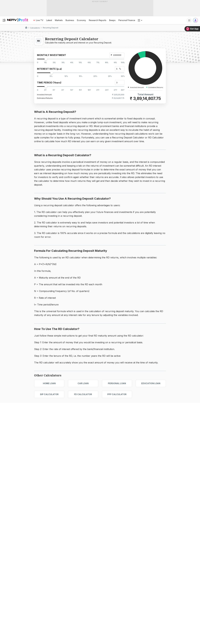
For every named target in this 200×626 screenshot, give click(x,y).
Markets (59, 20)
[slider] (46, 59)
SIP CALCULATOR (49, 394)
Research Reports (97, 20)
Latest (49, 20)
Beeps (112, 20)
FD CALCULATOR (83, 394)
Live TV (39, 20)
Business (70, 20)
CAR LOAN (83, 383)
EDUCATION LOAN (150, 383)
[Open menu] (4, 20)
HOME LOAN (49, 383)
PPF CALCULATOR (117, 394)
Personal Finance (126, 20)
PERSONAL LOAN (117, 383)
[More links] (140, 20)
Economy (81, 20)
